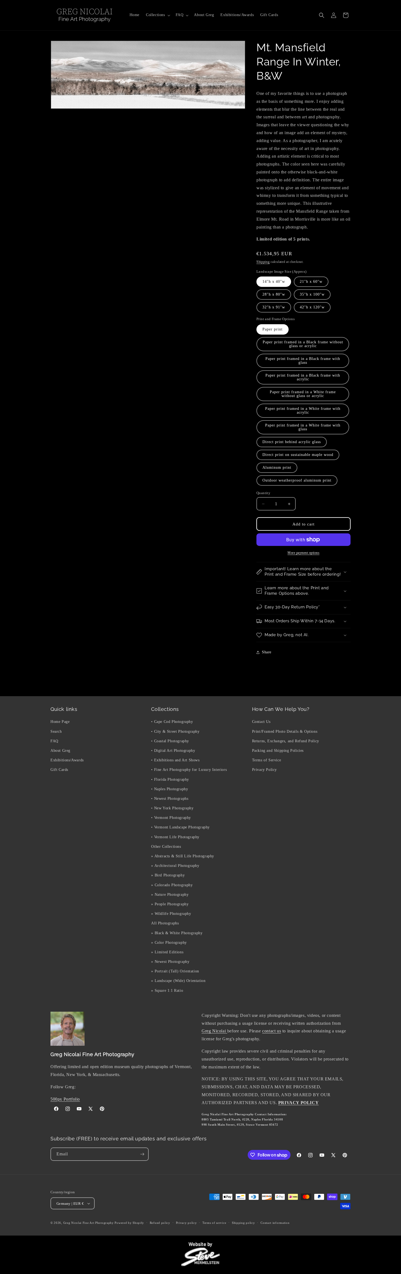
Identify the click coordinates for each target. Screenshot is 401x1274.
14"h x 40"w (273, 282)
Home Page (60, 722)
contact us (271, 1031)
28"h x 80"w (273, 294)
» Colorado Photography (172, 885)
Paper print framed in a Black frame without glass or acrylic (303, 344)
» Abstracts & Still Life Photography (182, 856)
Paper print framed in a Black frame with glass (302, 361)
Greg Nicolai (214, 1031)
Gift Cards (59, 770)
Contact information (275, 1222)
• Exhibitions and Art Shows (175, 760)
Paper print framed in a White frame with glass (302, 427)
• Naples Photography (169, 789)
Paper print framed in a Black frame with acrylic (302, 377)
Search (56, 731)
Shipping (263, 262)
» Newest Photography (170, 962)
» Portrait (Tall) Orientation (175, 971)
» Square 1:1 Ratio (167, 990)
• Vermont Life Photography (175, 837)
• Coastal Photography (170, 741)
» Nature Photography (169, 895)
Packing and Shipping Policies (278, 751)
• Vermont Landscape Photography (180, 827)
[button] (157, 15)
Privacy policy (186, 1222)
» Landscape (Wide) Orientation (178, 981)
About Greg (60, 751)
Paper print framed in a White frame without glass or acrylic (303, 394)
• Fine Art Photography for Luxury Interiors (189, 770)
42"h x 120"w (312, 307)
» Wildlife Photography (171, 914)
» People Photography (169, 904)
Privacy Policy (264, 770)
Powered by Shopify (129, 1222)
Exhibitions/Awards (67, 760)
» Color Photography (169, 943)
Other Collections (166, 847)
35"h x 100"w (312, 294)
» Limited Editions (167, 952)
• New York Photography (172, 808)
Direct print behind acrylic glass (291, 442)
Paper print (272, 329)
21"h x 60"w (311, 282)
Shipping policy (243, 1222)
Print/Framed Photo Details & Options (285, 731)
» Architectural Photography (175, 866)
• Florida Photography (170, 779)
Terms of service (214, 1222)
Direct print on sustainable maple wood (297, 455)
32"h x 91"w (273, 307)
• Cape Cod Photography (172, 722)
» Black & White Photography (176, 933)
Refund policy (160, 1222)
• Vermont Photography (171, 818)
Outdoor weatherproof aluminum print (296, 480)
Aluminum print (276, 467)
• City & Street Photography (175, 731)
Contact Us (261, 722)
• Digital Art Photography (173, 751)
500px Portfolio (65, 1099)
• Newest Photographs (169, 799)
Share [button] (266, 652)
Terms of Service (266, 760)
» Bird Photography (168, 875)
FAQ (54, 741)
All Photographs (165, 923)
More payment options (303, 553)
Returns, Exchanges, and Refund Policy (285, 741)
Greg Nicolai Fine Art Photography (88, 1222)
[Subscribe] (142, 1154)
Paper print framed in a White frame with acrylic (302, 410)
